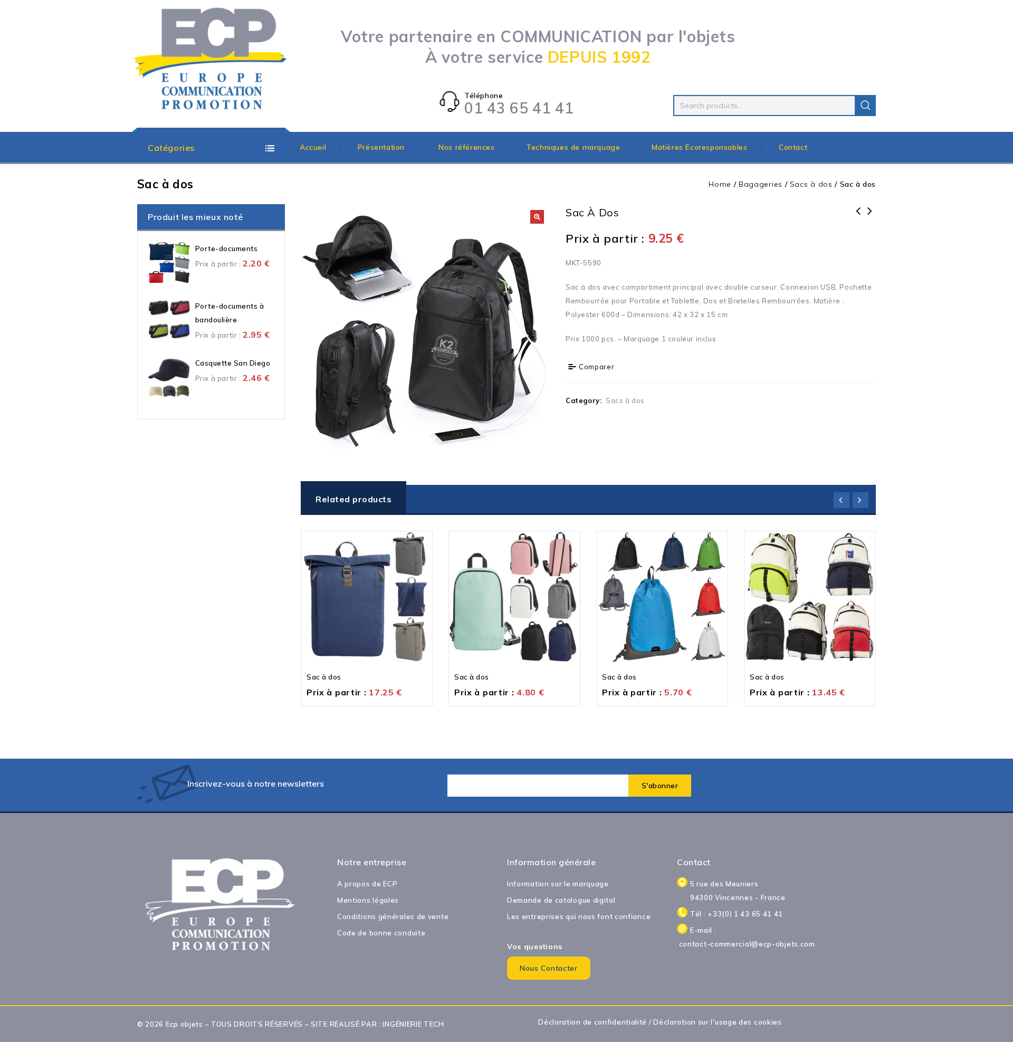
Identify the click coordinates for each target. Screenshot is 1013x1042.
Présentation (382, 147)
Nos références (466, 147)
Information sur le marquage (558, 884)
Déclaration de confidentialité (592, 1022)
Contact (793, 147)
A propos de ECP (367, 884)
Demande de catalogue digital (561, 900)
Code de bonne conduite (381, 933)
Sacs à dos (811, 184)
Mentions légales (368, 900)
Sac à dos (858, 218)
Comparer (597, 366)
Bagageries (760, 184)
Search (865, 105)
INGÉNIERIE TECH (413, 1024)
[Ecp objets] (211, 59)
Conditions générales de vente (392, 916)
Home (720, 184)
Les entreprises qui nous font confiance (579, 916)
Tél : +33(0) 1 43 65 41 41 (736, 914)
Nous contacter (549, 968)
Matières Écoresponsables (699, 147)
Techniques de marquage (573, 147)
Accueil (313, 147)
